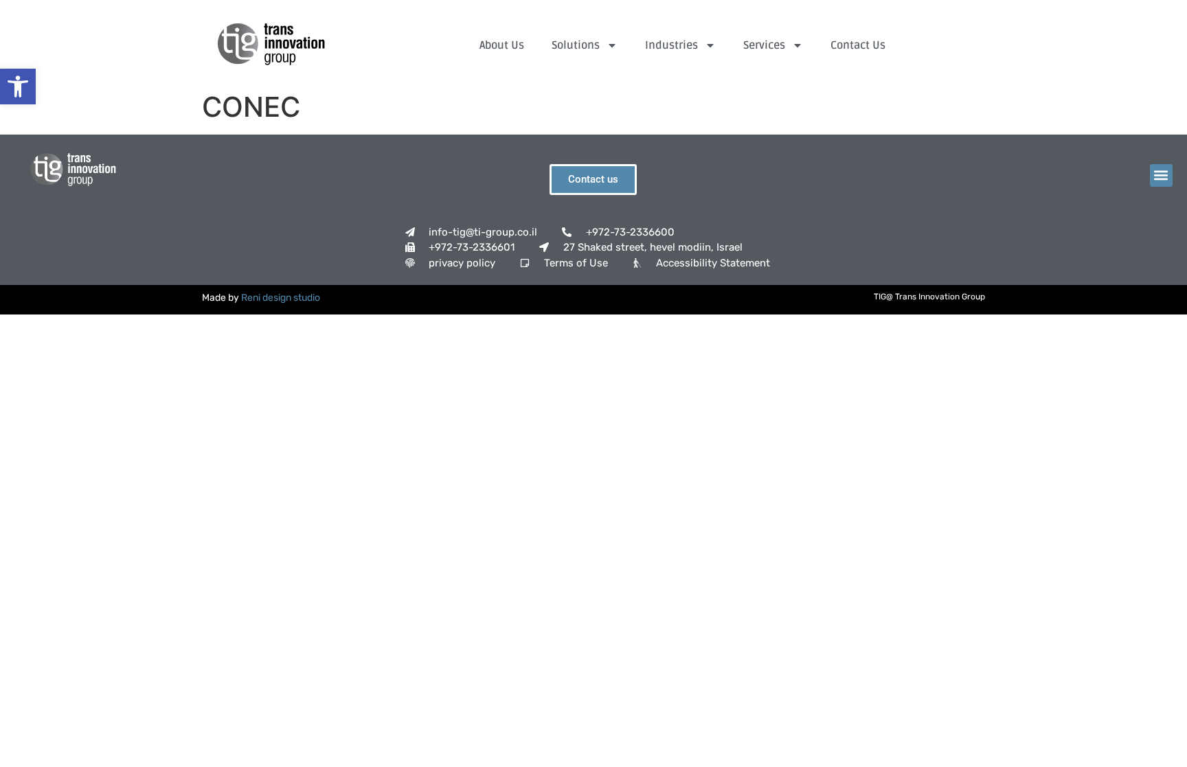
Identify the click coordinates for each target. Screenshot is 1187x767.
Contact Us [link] (857, 45)
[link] (18, 86)
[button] (1161, 175)
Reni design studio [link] (280, 298)
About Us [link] (501, 45)
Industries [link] (671, 45)
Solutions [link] (576, 45)
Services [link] (764, 45)
